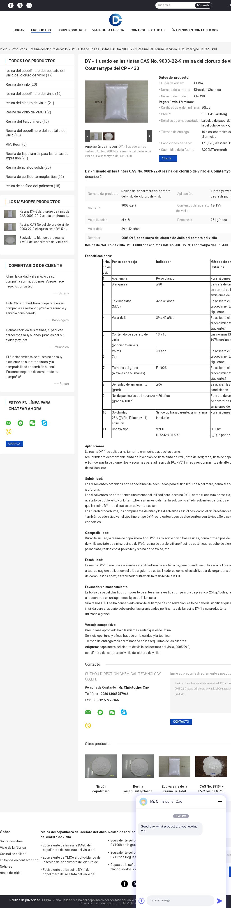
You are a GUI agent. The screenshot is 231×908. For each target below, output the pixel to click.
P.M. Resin (13, 144)
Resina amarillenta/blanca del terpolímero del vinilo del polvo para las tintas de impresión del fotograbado (138, 789)
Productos (41, 30)
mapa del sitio (10, 873)
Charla (166, 158)
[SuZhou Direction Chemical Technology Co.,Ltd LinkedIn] (29, 5)
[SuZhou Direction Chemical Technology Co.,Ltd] (115, 20)
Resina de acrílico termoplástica (31, 177)
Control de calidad (148, 30)
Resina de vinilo (18, 84)
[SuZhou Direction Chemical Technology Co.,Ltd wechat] (35, 423)
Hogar (19, 30)
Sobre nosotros (71, 30)
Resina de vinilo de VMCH (26, 112)
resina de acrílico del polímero (29, 186)
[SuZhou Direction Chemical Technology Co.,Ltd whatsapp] (23, 423)
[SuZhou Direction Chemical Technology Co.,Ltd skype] (47, 423)
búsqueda (203, 5)
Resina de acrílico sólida (25, 167)
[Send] (219, 901)
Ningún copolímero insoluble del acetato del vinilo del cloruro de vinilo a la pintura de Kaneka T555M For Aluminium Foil (101, 789)
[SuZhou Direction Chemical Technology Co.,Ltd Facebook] (11, 5)
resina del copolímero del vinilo (30, 94)
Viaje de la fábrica (108, 30)
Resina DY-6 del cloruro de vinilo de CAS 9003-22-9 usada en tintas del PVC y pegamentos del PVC (45, 216)
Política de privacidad (24, 900)
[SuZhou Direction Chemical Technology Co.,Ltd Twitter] (20, 5)
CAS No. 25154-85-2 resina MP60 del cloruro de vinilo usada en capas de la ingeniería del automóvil (211, 789)
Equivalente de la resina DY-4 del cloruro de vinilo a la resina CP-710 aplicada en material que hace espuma (174, 789)
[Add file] (142, 901)
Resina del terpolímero (24, 121)
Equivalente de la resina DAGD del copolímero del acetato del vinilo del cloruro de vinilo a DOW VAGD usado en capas (71, 848)
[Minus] (219, 801)
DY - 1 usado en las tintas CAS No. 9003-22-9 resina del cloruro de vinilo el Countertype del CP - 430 (118, 151)
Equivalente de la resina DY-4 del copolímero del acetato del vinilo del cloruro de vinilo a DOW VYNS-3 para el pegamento (70, 872)
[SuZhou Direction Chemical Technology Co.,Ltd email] (11, 423)
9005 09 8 (182, 647)
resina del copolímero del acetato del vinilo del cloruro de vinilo (35, 73)
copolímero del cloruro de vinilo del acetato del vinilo (136, 647)
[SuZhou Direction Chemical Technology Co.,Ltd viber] (11, 432)
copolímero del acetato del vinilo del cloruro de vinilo (122, 653)
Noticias (6, 866)
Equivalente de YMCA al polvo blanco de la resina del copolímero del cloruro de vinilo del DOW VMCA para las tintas (72, 860)
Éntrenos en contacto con (195, 30)
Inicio (3, 49)
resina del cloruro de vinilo (49, 49)
